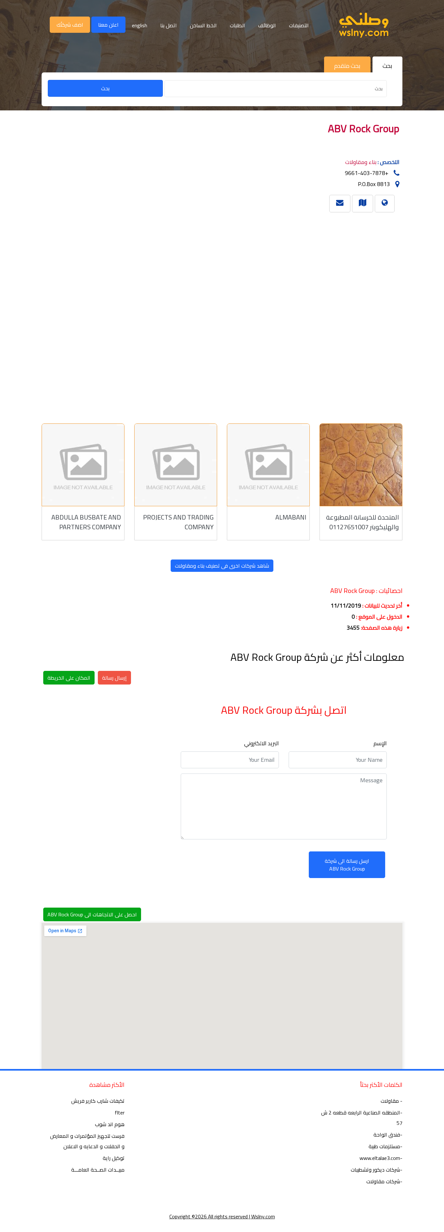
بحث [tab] (387, 65)
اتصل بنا (168, 25)
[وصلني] (363, 25)
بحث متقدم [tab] (347, 65)
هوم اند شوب (109, 1124)
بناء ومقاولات (360, 162)
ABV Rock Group (363, 128)
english (139, 25)
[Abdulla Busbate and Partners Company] (83, 464)
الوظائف (267, 25)
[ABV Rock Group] (362, 202)
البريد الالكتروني (261, 743)
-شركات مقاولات (384, 1181)
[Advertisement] (212, 315)
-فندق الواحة (387, 1134)
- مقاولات (391, 1101)
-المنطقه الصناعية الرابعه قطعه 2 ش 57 (361, 1118)
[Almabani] (268, 464)
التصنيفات (299, 25)
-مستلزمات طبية (385, 1146)
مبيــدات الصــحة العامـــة (97, 1170)
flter (119, 1112)
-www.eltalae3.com (380, 1158)
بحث (105, 88)
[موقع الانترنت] (385, 202)
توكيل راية (113, 1158)
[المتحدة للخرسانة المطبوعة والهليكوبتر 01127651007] (361, 464)
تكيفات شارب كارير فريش (97, 1101)
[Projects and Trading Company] (175, 464)
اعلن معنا (108, 25)
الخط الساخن (203, 25)
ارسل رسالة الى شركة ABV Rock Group (347, 865)
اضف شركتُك (70, 25)
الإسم (380, 743)
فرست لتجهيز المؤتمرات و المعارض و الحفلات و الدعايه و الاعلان (87, 1141)
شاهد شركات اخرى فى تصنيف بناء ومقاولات (222, 566)
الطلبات (237, 25)
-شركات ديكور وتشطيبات (376, 1170)
